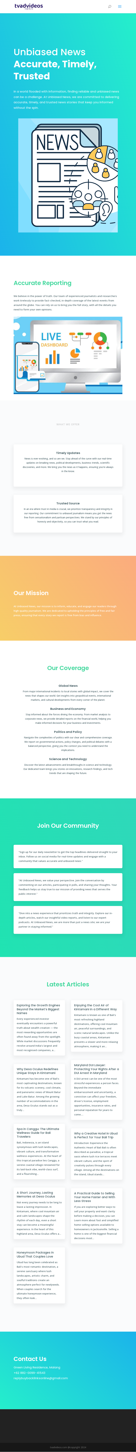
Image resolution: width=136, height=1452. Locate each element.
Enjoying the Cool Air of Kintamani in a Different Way (95, 1007)
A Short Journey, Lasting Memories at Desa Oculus (36, 1194)
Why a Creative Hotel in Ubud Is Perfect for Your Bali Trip (96, 1135)
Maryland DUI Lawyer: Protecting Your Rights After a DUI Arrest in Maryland (96, 1069)
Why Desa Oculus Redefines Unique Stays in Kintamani (37, 1071)
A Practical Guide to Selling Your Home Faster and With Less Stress (94, 1197)
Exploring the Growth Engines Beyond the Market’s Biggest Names (38, 1009)
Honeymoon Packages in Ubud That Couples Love (35, 1254)
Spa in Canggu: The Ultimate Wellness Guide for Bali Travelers (38, 1133)
